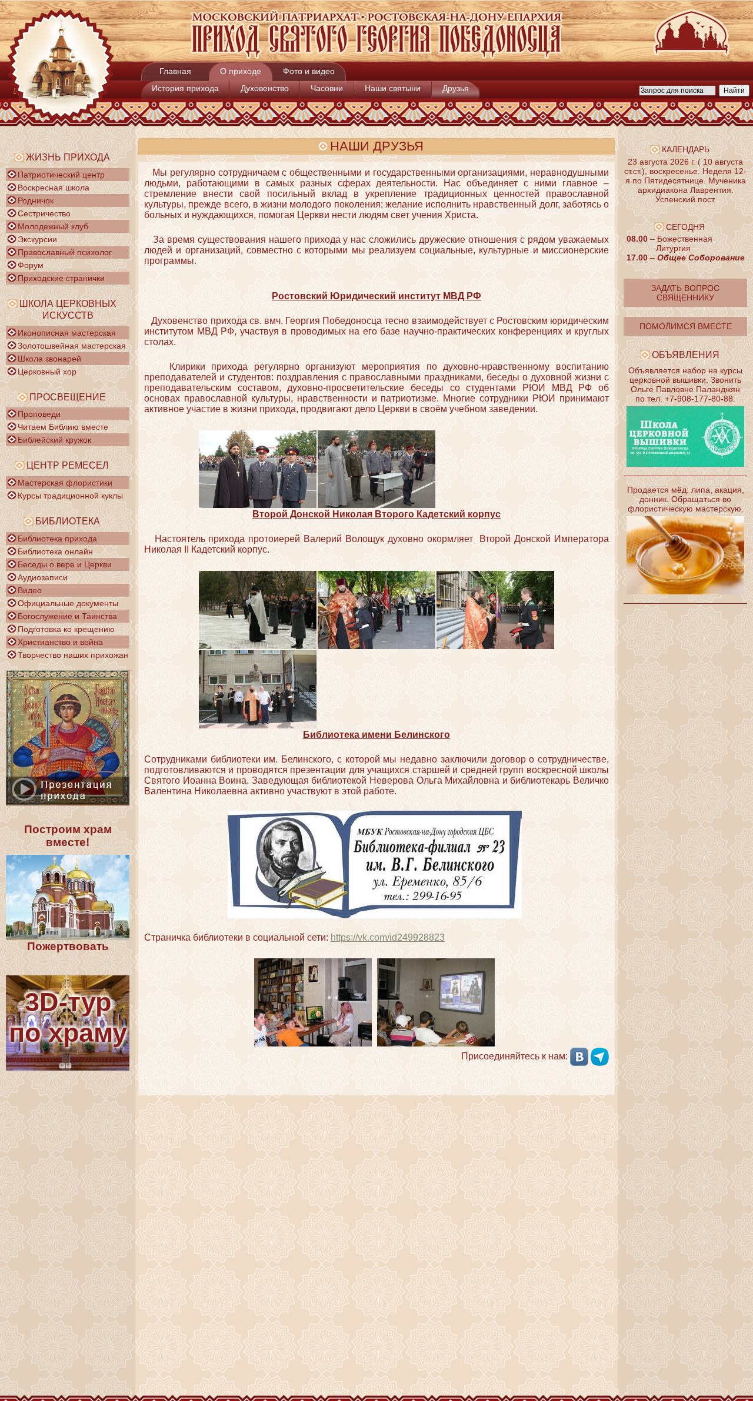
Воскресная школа (53, 187)
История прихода (185, 88)
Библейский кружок (54, 439)
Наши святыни (393, 88)
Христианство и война (60, 642)
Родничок (36, 200)
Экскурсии (37, 239)
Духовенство (265, 88)
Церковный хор (47, 371)
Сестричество (44, 213)
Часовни (327, 88)
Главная (175, 71)
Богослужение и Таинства (67, 616)
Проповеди (39, 414)
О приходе (240, 71)
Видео (30, 590)
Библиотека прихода (57, 538)
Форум (31, 265)
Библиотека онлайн (55, 551)
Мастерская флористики (65, 482)
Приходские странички (61, 278)
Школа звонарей (49, 358)
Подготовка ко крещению (66, 629)
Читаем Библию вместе (63, 427)
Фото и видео (309, 71)
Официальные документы (68, 603)
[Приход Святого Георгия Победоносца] (376, 56)
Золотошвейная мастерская (72, 345)
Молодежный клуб (53, 226)
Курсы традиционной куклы (70, 495)
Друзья (455, 88)
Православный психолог (65, 252)
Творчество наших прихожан (73, 655)
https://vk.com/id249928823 (388, 937)
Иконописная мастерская (67, 332)
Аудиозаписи (43, 577)
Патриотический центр (61, 174)
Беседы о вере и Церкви (65, 564)
